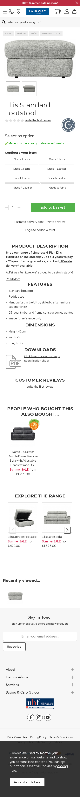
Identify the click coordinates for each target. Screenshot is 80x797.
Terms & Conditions (61, 737)
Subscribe (14, 647)
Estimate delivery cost (29, 222)
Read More (13, 279)
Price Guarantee (17, 737)
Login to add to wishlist (40, 230)
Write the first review (38, 120)
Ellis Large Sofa (52, 537)
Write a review (56, 222)
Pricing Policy (38, 737)
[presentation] (12, 530)
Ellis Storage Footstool (22, 537)
